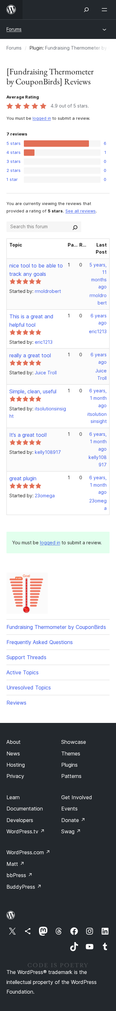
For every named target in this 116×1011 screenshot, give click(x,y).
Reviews (16, 702)
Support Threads (26, 657)
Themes (70, 753)
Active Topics (22, 672)
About (13, 742)
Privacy (15, 776)
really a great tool (30, 355)
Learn (13, 797)
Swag (71, 831)
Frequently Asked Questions (39, 642)
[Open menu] (105, 9)
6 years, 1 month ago (98, 398)
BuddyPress (24, 887)
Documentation (24, 808)
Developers (19, 820)
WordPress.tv (25, 831)
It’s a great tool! (28, 435)
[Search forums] (75, 226)
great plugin (22, 478)
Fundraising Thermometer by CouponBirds (56, 627)
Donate (73, 820)
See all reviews (80, 211)
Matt (15, 864)
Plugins (69, 765)
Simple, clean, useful (32, 391)
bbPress (19, 875)
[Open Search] (86, 9)
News (13, 753)
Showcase (73, 742)
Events (69, 808)
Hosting (15, 765)
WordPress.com (28, 852)
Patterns (71, 776)
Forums (14, 29)
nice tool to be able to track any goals (36, 269)
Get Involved (76, 797)
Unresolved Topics (28, 687)
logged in (42, 118)
